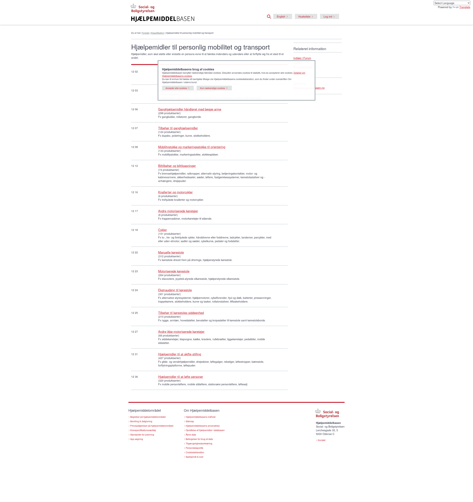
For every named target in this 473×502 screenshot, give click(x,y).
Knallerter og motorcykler (175, 192)
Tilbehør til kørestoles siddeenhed (181, 312)
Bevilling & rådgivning (141, 421)
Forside (145, 32)
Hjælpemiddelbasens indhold (200, 416)
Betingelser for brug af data (199, 438)
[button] (270, 16)
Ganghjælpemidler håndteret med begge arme (189, 109)
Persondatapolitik (194, 447)
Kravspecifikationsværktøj (143, 430)
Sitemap (190, 421)
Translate (464, 7)
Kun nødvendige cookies (212, 88)
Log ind (328, 16)
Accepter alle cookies (176, 88)
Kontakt (321, 440)
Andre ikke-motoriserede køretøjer (181, 331)
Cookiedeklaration (195, 452)
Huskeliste (304, 16)
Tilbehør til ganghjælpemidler (178, 128)
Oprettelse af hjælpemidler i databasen (205, 430)
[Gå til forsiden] (191, 19)
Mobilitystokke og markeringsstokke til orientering (191, 147)
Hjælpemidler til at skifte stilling (179, 354)
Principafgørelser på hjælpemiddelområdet (151, 425)
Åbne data (191, 434)
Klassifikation (157, 32)
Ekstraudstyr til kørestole (175, 290)
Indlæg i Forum (302, 58)
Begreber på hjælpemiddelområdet (148, 416)
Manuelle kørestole (171, 252)
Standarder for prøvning (142, 434)
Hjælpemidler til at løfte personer (180, 376)
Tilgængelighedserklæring (199, 443)
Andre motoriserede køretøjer (178, 211)
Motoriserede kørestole (173, 271)
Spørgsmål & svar (194, 456)
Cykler (162, 230)
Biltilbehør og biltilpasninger (177, 165)
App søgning (136, 438)
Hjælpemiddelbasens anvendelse (203, 425)
